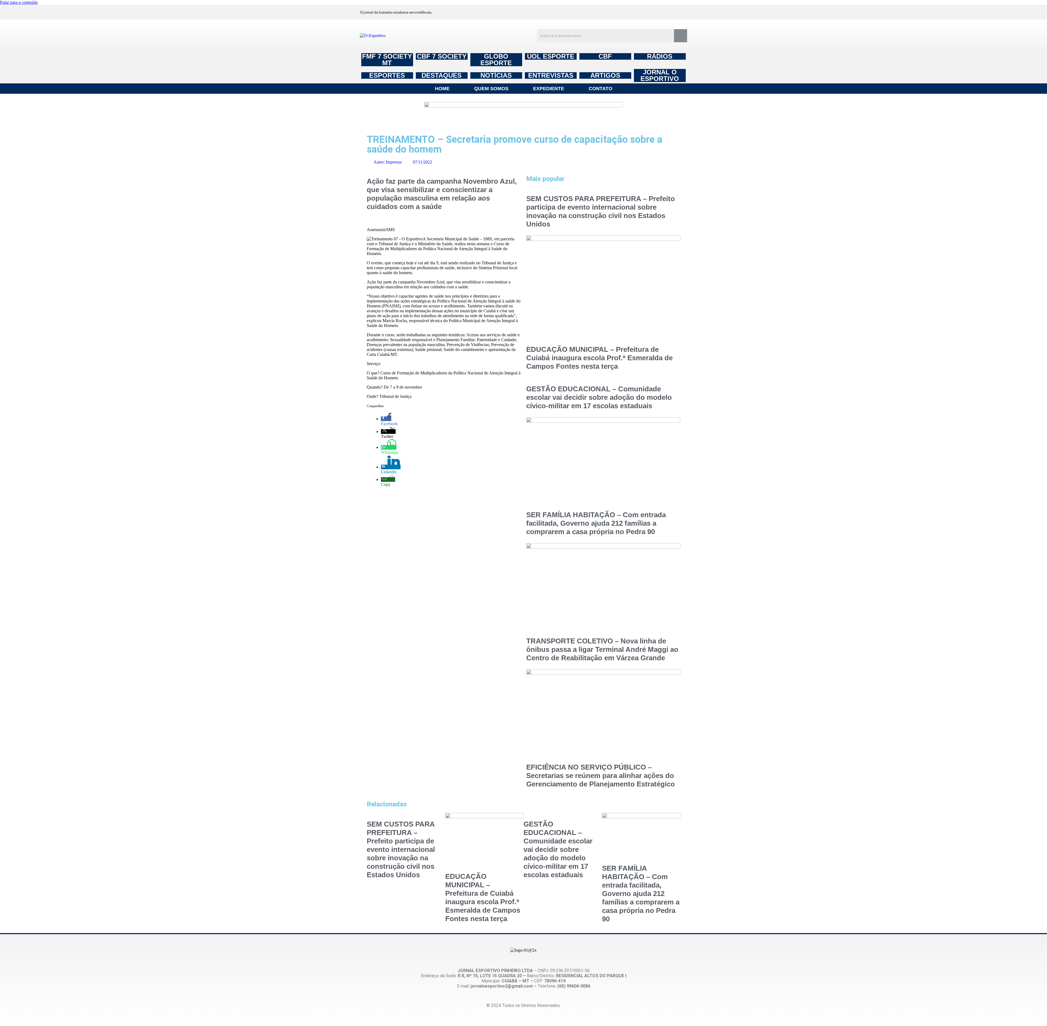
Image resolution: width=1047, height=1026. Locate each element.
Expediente (548, 88)
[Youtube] (639, 12)
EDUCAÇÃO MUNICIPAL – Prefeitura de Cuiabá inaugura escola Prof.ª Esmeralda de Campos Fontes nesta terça (599, 357)
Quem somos (491, 88)
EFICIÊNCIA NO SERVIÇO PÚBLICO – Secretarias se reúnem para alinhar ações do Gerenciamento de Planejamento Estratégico (600, 775)
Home (442, 88)
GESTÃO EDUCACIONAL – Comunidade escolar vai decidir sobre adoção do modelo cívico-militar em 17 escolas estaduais (599, 397)
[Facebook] (597, 12)
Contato (600, 88)
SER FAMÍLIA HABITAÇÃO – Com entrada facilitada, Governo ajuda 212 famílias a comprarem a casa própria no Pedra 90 (596, 523)
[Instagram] (556, 12)
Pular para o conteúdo (19, 2)
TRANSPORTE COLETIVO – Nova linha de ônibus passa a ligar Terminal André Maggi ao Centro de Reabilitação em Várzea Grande (602, 649)
